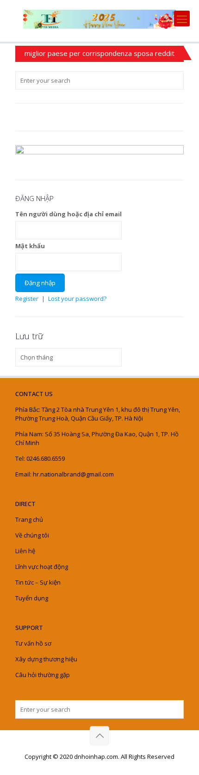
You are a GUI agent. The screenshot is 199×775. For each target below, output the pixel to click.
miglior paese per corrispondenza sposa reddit (99, 53)
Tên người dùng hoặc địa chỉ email (68, 214)
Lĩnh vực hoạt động (41, 566)
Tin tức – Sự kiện (38, 582)
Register (26, 298)
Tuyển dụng (31, 598)
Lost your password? (77, 298)
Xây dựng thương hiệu (46, 659)
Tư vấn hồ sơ (33, 643)
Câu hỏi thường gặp (42, 675)
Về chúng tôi (32, 535)
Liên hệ (25, 551)
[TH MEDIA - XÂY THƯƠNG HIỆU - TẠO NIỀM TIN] (99, 18)
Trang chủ (29, 519)
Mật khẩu (30, 246)
